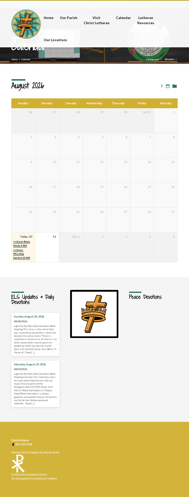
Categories (153, 59)
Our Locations (55, 40)
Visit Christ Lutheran (97, 20)
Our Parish (68, 18)
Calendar (123, 18)
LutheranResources (145, 20)
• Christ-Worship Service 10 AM (21, 253)
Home (48, 18)
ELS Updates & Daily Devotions (32, 299)
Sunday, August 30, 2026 (29, 316)
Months (170, 59)
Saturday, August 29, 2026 (30, 364)
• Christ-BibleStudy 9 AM (21, 243)
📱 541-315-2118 (21, 444)
